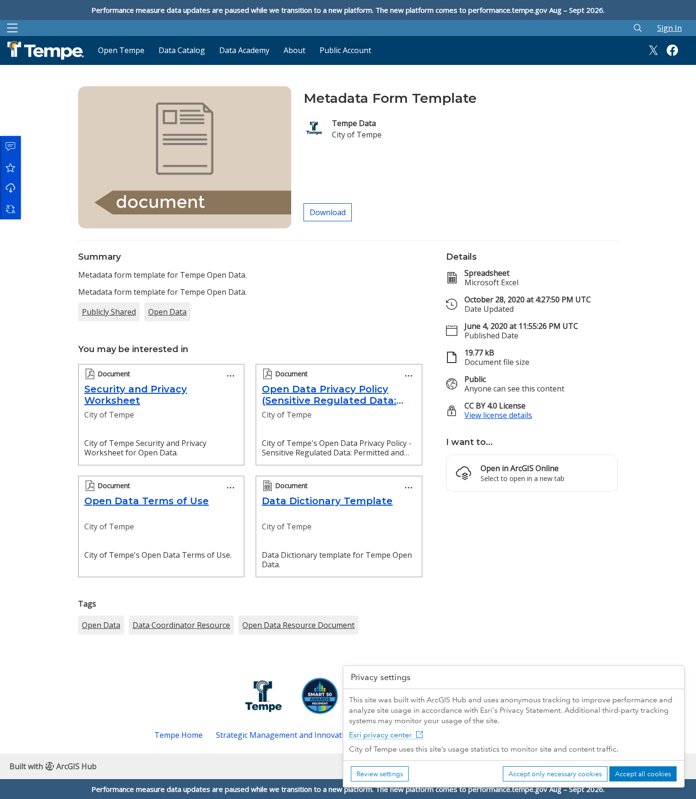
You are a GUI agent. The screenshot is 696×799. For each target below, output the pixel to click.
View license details (498, 415)
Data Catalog (182, 50)
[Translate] (10, 209)
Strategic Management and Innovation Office (295, 735)
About (294, 50)
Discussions (10, 146)
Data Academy (244, 50)
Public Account (345, 50)
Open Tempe (121, 50)
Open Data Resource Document (298, 625)
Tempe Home (178, 735)
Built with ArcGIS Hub (53, 766)
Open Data (167, 312)
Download (10, 188)
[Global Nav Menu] (12, 28)
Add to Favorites (10, 167)
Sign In (669, 28)
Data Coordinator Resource (181, 625)
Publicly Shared (109, 312)
